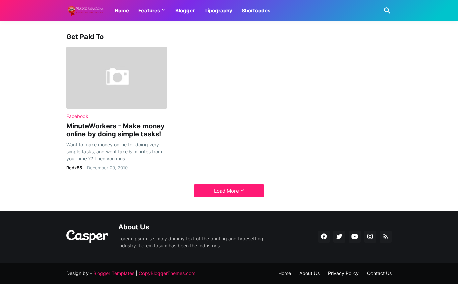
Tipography (218, 10)
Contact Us (379, 273)
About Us (309, 273)
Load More (226, 191)
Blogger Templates (113, 273)
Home (122, 10)
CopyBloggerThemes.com (167, 273)
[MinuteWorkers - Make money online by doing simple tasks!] (116, 78)
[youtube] (355, 237)
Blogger (185, 10)
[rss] (386, 237)
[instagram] (370, 237)
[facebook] (324, 237)
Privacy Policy (343, 273)
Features (149, 10)
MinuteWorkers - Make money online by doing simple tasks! (115, 130)
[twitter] (339, 237)
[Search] (386, 10)
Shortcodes (256, 10)
